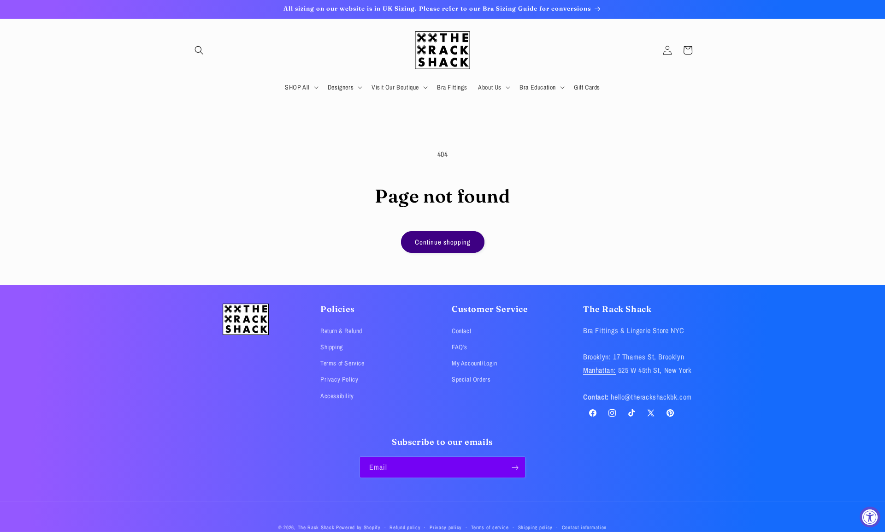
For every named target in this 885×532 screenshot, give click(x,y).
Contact (461, 330)
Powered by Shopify (358, 527)
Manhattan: (599, 370)
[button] (199, 50)
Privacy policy (446, 527)
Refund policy (404, 527)
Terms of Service (342, 363)
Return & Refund (341, 330)
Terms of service (490, 527)
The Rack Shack (316, 527)
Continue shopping (443, 242)
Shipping (331, 347)
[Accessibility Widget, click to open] (870, 517)
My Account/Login (474, 363)
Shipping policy (535, 527)
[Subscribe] (515, 467)
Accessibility (337, 395)
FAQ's (459, 347)
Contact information (584, 527)
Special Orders (471, 379)
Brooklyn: (597, 357)
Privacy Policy (339, 379)
